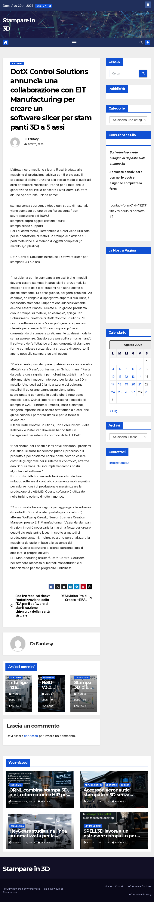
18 (119, 384)
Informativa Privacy (140, 894)
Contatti (119, 886)
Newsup (55, 888)
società (125, 785)
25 (120, 392)
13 (133, 377)
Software (17, 63)
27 (133, 392)
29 (147, 392)
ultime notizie (93, 826)
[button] (141, 42)
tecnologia (82, 677)
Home (108, 886)
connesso (31, 736)
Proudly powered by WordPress (22, 888)
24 (113, 392)
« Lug (113, 411)
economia (16, 785)
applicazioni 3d (93, 785)
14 (140, 377)
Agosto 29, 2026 (24, 801)
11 (120, 377)
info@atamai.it (119, 463)
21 (139, 384)
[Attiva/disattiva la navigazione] (74, 42)
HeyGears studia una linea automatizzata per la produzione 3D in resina (38, 835)
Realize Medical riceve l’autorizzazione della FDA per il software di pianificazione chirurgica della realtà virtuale (33, 605)
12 (126, 377)
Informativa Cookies (139, 886)
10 (113, 377)
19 (126, 384)
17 (113, 384)
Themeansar (10, 892)
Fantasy (33, 139)
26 (126, 392)
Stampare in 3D (26, 869)
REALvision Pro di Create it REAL (74, 598)
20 (133, 384)
